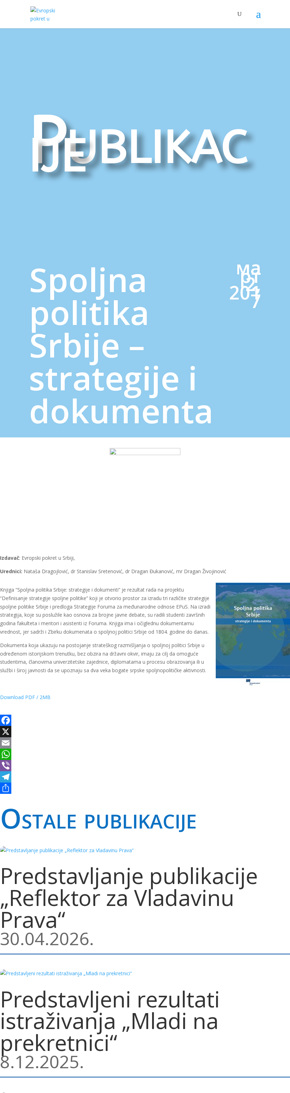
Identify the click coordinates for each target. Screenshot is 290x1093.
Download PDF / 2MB (25, 697)
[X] (145, 731)
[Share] (145, 788)
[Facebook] (145, 720)
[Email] (145, 743)
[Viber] (145, 765)
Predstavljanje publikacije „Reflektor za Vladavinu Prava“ (129, 897)
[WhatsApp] (145, 754)
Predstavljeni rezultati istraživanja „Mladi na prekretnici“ (110, 1021)
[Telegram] (145, 777)
